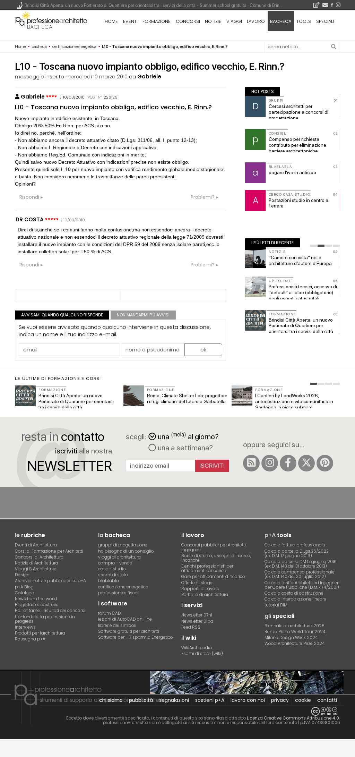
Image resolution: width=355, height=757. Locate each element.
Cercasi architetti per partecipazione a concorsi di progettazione (298, 112)
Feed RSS (190, 627)
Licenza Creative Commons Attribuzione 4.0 (293, 718)
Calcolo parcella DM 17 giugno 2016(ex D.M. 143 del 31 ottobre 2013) (301, 564)
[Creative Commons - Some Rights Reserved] (177, 711)
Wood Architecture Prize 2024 (295, 643)
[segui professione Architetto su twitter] (306, 463)
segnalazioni (174, 700)
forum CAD (109, 613)
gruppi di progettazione (122, 545)
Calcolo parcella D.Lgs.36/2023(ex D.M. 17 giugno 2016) (297, 553)
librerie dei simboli (117, 625)
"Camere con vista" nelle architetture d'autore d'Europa (300, 260)
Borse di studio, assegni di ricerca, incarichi (216, 558)
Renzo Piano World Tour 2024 (295, 632)
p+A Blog (24, 587)
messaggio (29, 76)
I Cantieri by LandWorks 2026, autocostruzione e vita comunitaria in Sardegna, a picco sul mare (294, 401)
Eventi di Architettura (36, 545)
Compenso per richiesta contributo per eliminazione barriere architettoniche (297, 145)
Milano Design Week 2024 (291, 637)
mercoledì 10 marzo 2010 (97, 76)
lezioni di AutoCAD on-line (125, 619)
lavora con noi (248, 700)
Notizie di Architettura (36, 563)
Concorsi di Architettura (39, 557)
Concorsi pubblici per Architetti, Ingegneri (213, 547)
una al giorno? (188, 436)
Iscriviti (212, 465)
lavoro (256, 21)
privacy (280, 700)
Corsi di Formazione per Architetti (49, 551)
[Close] (4, 747)
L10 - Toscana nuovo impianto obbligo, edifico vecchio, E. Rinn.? (113, 107)
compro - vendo (115, 563)
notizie (213, 21)
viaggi (234, 21)
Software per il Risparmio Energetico (135, 637)
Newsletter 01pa (197, 621)
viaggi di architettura (119, 557)
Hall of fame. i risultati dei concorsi (50, 610)
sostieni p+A (209, 700)
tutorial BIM (276, 605)
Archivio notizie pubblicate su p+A (50, 581)
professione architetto (51, 20)
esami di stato (113, 575)
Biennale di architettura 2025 (294, 626)
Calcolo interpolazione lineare (295, 599)
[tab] (313, 246)
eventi (130, 21)
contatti (327, 700)
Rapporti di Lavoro (200, 589)
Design (22, 575)
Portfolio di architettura (204, 594)
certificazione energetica (123, 587)
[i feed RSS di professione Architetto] (251, 463)
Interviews (25, 627)
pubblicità (141, 700)
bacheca (39, 27)
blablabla (108, 581)
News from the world (36, 599)
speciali (325, 21)
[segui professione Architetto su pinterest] (325, 463)
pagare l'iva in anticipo (292, 172)
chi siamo (111, 700)
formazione (156, 21)
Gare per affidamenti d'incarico (213, 576)
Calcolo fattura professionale (295, 545)
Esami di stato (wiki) (202, 653)
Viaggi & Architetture (36, 569)
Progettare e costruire (37, 604)
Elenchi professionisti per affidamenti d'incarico (207, 568)
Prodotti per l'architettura (40, 633)
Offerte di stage (197, 583)
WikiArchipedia (196, 647)
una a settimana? (184, 447)
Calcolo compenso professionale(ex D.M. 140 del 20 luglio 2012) (300, 574)
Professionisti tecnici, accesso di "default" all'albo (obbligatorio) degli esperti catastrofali (303, 292)
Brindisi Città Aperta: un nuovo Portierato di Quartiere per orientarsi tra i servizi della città (301, 325)
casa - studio (112, 569)
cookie (303, 700)
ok (203, 349)
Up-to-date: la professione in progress (45, 619)
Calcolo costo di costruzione (294, 593)
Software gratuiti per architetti (128, 631)
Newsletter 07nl (196, 615)
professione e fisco (118, 593)
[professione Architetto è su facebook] (288, 463)
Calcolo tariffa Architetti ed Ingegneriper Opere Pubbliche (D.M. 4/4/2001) (302, 585)
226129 (111, 97)
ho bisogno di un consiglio (126, 551)
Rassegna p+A (30, 639)
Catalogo (24, 593)
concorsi (188, 21)
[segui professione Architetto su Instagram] (269, 463)
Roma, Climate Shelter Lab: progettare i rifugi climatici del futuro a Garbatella (187, 398)
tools (303, 21)
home (111, 21)
